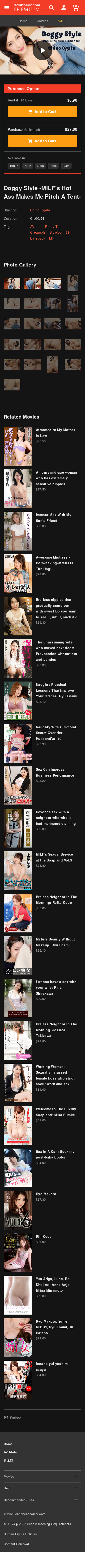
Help (7, 1488)
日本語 (8, 1460)
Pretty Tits (53, 226)
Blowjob (56, 232)
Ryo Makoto (46, 1193)
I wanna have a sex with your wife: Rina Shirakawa (56, 987)
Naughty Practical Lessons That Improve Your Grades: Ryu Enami (56, 690)
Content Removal (16, 1544)
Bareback (37, 238)
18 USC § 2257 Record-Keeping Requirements (37, 1523)
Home (23, 20)
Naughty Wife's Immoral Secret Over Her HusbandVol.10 (56, 733)
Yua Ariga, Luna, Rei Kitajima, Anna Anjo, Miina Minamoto (53, 1284)
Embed (15, 1417)
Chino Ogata (40, 210)
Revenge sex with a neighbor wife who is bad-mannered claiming (56, 817)
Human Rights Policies (20, 1534)
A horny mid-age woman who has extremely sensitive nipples (56, 478)
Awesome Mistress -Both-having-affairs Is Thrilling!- (54, 563)
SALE (62, 20)
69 (68, 232)
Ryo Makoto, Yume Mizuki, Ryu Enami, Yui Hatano (55, 1327)
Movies (43, 20)
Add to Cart (45, 111)
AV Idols (10, 1452)
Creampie (38, 232)
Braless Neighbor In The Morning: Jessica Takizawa (56, 1030)
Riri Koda (44, 1236)
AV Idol (35, 226)
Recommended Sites (19, 1500)
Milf (52, 238)
